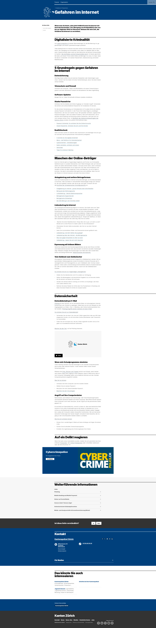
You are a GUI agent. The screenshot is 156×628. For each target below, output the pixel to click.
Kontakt (44, 30)
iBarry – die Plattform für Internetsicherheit (69, 140)
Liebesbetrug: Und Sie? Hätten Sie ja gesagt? (70, 233)
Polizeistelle (63, 443)
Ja (93, 523)
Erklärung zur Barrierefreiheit (78, 622)
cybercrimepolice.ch (63, 43)
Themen (56, 2)
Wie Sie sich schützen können (63, 419)
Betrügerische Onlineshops (64, 198)
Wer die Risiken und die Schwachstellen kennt (74, 54)
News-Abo (69, 620)
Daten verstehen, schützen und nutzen (68, 145)
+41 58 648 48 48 (87, 543)
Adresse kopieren (62, 550)
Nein (99, 523)
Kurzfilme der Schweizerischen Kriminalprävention (71, 185)
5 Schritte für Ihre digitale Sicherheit (67, 138)
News (62, 620)
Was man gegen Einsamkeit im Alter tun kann (70, 237)
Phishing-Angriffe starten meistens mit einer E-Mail (77, 309)
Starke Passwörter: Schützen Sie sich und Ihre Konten (72, 126)
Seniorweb (60, 147)
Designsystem (68, 622)
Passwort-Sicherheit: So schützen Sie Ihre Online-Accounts (74, 123)
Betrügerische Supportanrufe (65, 196)
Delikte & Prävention (62, 8)
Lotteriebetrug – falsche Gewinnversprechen (69, 193)
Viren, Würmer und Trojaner (70, 371)
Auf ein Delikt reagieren (47, 28)
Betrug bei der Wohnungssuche (66, 191)
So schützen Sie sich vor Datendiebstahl (66, 312)
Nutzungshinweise (89, 622)
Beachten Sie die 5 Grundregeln (66, 391)
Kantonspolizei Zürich (64, 539)
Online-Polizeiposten (76, 443)
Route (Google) (61, 548)
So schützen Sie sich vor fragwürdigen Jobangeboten (70, 271)
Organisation (64, 2)
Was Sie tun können (60, 380)
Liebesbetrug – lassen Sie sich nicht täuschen (70, 240)
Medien (76, 620)
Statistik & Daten (84, 620)
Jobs (92, 620)
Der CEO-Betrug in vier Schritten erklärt (68, 201)
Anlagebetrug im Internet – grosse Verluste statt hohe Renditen (75, 188)
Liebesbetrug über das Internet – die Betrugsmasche (72, 235)
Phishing (57, 303)
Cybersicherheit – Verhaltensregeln (67, 142)
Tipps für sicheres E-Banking (65, 150)
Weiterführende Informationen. (82, 252)
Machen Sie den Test (61, 328)
